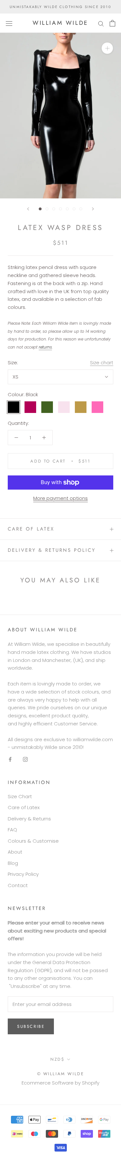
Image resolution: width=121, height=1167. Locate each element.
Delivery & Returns (29, 818)
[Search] (101, 23)
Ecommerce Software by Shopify (60, 1082)
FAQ (12, 829)
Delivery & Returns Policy (52, 550)
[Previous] (28, 208)
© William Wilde (60, 1074)
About (15, 851)
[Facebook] (10, 759)
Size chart (101, 362)
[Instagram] (25, 759)
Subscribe (31, 1026)
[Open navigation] (9, 23)
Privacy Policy (23, 874)
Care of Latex (31, 528)
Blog (13, 863)
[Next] (93, 208)
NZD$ (57, 1059)
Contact (18, 885)
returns (45, 347)
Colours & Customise (33, 840)
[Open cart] (112, 23)
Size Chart (20, 796)
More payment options (60, 498)
